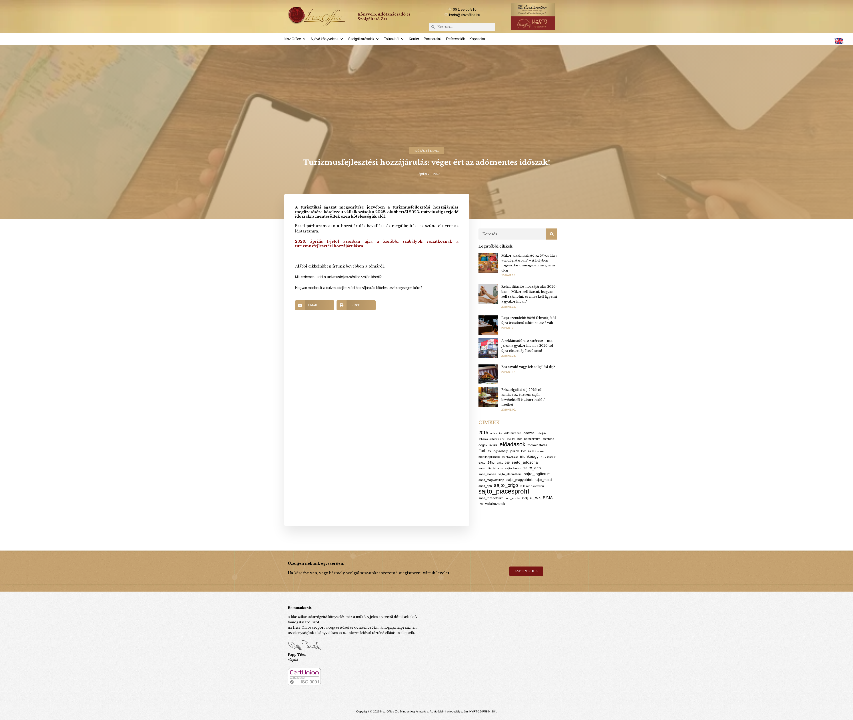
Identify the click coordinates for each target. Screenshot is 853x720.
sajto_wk (531, 497)
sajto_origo (506, 485)
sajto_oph (485, 486)
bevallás (510, 439)
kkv (523, 451)
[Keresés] (551, 234)
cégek (482, 445)
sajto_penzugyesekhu (532, 486)
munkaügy (529, 456)
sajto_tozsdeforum (490, 498)
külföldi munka (536, 451)
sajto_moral (543, 480)
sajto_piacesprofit (503, 491)
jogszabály (500, 451)
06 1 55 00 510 (464, 9)
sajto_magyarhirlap (491, 480)
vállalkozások (495, 504)
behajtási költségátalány (491, 439)
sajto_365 (503, 462)
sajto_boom (513, 468)
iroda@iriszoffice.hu (464, 15)
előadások (512, 444)
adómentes (496, 433)
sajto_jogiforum (537, 474)
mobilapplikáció (489, 456)
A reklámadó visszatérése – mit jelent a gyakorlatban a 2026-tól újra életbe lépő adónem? (527, 346)
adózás (419, 150)
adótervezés (512, 433)
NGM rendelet (548, 457)
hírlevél (432, 150)
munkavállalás (510, 457)
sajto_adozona (525, 462)
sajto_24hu (486, 462)
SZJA (548, 498)
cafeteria (548, 439)
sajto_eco (532, 468)
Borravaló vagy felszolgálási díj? (528, 367)
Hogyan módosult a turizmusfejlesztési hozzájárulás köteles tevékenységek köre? (358, 288)
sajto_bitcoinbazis (490, 468)
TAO (480, 504)
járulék (514, 451)
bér (519, 439)
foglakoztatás (537, 445)
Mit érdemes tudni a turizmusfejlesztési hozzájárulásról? (338, 277)
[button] (295, 39)
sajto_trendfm (513, 498)
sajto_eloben (487, 474)
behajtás (541, 433)
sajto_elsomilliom (510, 474)
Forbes (484, 451)
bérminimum (532, 439)
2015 (483, 432)
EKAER (493, 445)
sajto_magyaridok (519, 480)
